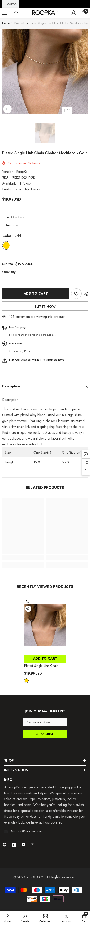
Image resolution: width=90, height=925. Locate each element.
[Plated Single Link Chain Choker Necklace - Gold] (45, 625)
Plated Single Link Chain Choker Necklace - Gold (42, 665)
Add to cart (36, 293)
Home (6, 23)
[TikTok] (14, 845)
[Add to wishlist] (76, 293)
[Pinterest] (4, 845)
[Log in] (73, 12)
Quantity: (9, 271)
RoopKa (21, 171)
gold (26, 680)
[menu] (4, 12)
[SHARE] (85, 294)
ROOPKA (10, 4)
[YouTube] (23, 845)
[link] (23, 557)
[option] (45, 71)
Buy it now (45, 306)
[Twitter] (33, 845)
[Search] (16, 12)
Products (19, 23)
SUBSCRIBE (45, 733)
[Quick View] (28, 609)
